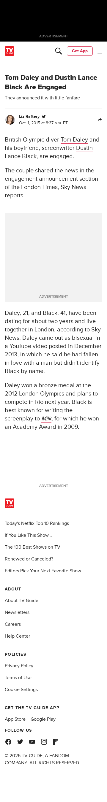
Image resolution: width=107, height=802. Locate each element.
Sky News (73, 187)
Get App (80, 50)
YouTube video (28, 346)
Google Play (43, 719)
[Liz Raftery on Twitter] (43, 116)
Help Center (17, 636)
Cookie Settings (21, 690)
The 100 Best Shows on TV (32, 547)
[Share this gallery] (99, 119)
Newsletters (17, 612)
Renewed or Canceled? (29, 559)
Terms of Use (18, 678)
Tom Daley (74, 139)
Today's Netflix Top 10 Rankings (37, 523)
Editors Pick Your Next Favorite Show (43, 571)
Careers (13, 624)
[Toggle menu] (99, 51)
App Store (15, 719)
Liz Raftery (29, 116)
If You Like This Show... (28, 535)
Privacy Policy (19, 666)
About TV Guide (21, 601)
